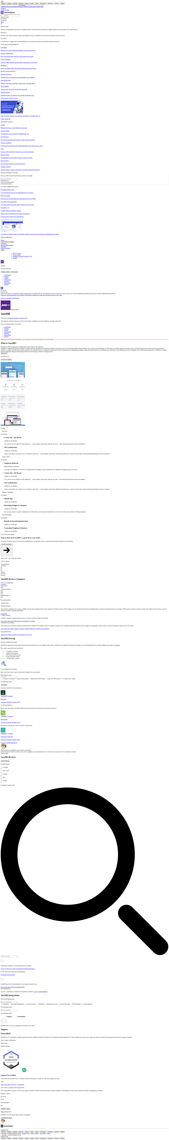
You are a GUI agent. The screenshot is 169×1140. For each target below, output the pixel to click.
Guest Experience (6, 248)
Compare (10, 696)
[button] (84, 432)
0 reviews (3, 584)
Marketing (3, 247)
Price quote (15, 272)
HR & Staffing (17, 255)
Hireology (3, 699)
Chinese (56, 3)
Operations (4, 243)
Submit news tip (33, 6)
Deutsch (3, 3)
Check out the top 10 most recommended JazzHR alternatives (18, 968)
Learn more (4, 613)
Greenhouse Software (7, 736)
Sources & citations (6, 359)
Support (6, 284)
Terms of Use (26, 1133)
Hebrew (62, 3)
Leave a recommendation (40, 991)
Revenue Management (7, 245)
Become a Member (12, 6)
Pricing (6, 278)
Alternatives (7, 280)
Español (15, 3)
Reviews (6, 281)
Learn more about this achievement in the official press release (18, 621)
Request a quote (5, 1108)
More (2, 250)
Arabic (32, 3)
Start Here (4, 6)
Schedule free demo (6, 1118)
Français (21, 3)
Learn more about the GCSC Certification (12, 1084)
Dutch (36, 3)
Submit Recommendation (8, 974)
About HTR (40, 6)
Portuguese (43, 3)
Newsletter (43, 1133)
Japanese (50, 3)
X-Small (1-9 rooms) (12, 651)
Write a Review (5, 761)
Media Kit (26, 6)
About (48, 1133)
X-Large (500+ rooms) (12, 658)
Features (6, 276)
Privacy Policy (35, 1133)
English (9, 3)
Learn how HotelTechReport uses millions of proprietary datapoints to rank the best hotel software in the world (31, 295)
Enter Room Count (6, 675)
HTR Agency (20, 6)
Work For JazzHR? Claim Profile (10, 298)
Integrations (7, 283)
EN (2, 1)
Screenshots (7, 275)
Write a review (15, 309)
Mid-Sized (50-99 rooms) (13, 655)
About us (3, 8)
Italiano (27, 3)
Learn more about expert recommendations (12, 987)
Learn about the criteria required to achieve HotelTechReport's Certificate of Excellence (25, 628)
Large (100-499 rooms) (12, 656)
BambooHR (4, 719)
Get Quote (4, 685)
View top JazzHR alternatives (9, 742)
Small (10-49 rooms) (12, 653)
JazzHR (15, 258)
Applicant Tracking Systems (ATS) (22, 256)
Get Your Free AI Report (7, 242)
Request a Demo (5, 272)
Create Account (5, 10)
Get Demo (4, 696)
